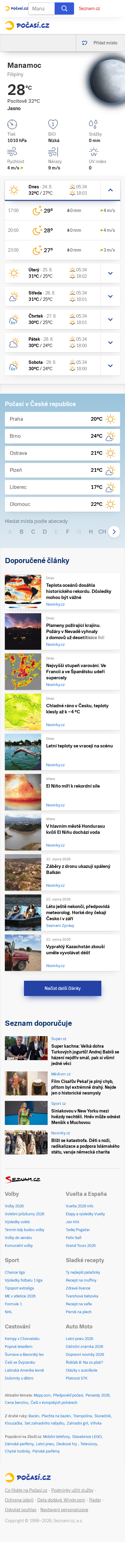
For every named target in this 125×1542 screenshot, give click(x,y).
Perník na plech (79, 1312)
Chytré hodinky (17, 1451)
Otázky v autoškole (81, 1370)
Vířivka (96, 1423)
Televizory (88, 1444)
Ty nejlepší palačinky (83, 1272)
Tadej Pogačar (78, 1230)
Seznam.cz (89, 8)
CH (102, 531)
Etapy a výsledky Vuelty (85, 1214)
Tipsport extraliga (19, 1288)
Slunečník (102, 1416)
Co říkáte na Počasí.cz (26, 1490)
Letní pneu (45, 1444)
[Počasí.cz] (27, 25)
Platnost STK (77, 1378)
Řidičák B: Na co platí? (84, 1362)
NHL (8, 1312)
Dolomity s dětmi (19, 1378)
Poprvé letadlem (18, 1347)
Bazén (34, 1416)
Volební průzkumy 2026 (24, 1214)
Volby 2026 (14, 1206)
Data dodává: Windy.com (61, 1500)
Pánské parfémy (46, 1451)
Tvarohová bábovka (82, 1296)
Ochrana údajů (19, 1500)
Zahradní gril (77, 1423)
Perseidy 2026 (98, 1395)
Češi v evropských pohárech (54, 1403)
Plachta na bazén (56, 1416)
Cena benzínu (16, 1403)
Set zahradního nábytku (44, 1423)
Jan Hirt (72, 1222)
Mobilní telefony (56, 1437)
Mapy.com (42, 1395)
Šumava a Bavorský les (24, 1354)
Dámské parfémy (19, 1444)
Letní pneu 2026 (79, 1339)
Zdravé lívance (78, 1288)
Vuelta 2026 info (79, 1206)
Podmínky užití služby (72, 1490)
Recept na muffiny (81, 1280)
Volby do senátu (18, 1238)
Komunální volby (19, 1246)
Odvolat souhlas (20, 1509)
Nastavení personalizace (64, 1509)
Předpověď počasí (68, 1395)
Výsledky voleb (17, 1222)
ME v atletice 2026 (20, 1296)
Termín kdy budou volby (24, 1230)
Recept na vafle (79, 1304)
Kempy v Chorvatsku (22, 1339)
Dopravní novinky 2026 (85, 1354)
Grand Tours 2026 (81, 1246)
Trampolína (82, 1416)
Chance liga (15, 1272)
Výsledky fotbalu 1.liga (23, 1280)
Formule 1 (13, 1304)
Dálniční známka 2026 (84, 1347)
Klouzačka (13, 1423)
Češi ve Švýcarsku (20, 1362)
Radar (95, 1500)
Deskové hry (67, 1444)
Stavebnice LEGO (87, 1437)
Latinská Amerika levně (24, 1370)
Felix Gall (73, 1238)
